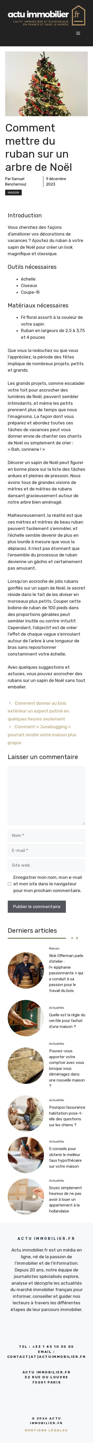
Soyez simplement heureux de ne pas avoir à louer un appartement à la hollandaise (65, 1199)
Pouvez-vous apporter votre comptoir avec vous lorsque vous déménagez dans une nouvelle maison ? (67, 1068)
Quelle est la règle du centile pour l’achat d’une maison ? (67, 1021)
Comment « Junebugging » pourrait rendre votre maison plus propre (42, 734)
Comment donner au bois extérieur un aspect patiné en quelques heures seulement (38, 711)
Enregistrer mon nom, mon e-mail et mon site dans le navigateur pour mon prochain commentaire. (47, 884)
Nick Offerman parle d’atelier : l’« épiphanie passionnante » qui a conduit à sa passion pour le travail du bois (66, 973)
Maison (13, 192)
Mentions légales (46, 1430)
